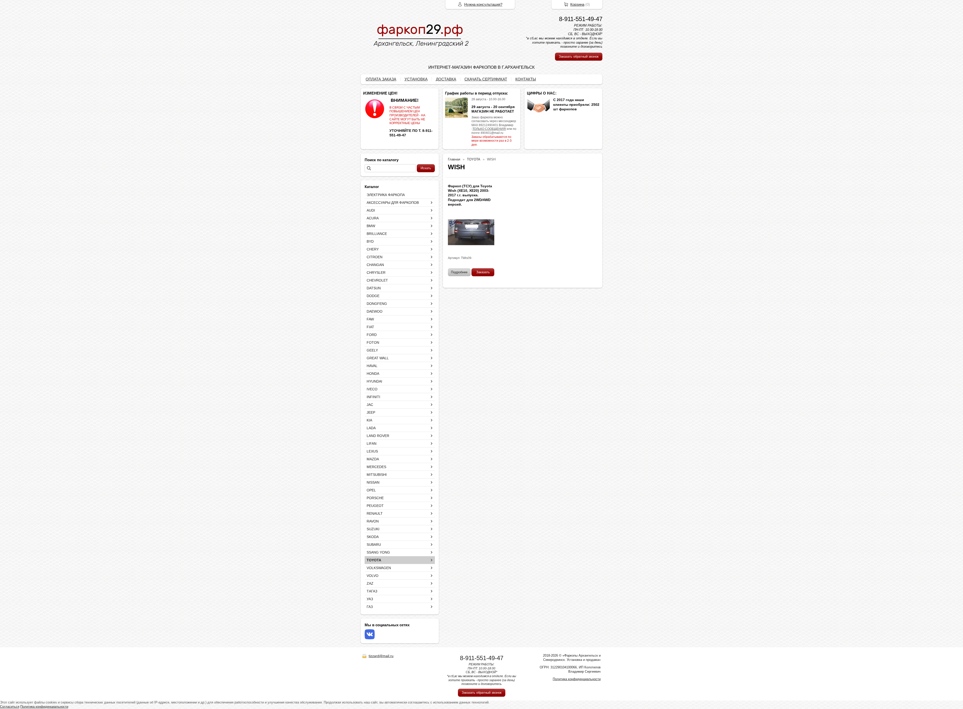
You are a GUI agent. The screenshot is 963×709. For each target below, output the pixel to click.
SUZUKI (373, 529)
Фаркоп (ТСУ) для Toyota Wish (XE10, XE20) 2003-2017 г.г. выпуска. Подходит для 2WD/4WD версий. (470, 195)
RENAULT (375, 513)
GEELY (372, 350)
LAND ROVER (378, 436)
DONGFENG (377, 304)
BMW (371, 226)
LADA (371, 428)
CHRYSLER (376, 273)
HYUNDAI (374, 381)
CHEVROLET (377, 280)
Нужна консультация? (483, 4)
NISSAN (373, 482)
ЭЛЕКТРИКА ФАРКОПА (386, 195)
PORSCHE (375, 498)
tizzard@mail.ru (381, 656)
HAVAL (372, 366)
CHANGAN (375, 265)
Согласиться (9, 706)
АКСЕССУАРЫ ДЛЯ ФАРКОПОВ (393, 203)
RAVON (373, 521)
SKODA (373, 537)
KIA (369, 420)
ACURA (373, 218)
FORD (372, 335)
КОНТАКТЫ (525, 79)
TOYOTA (374, 560)
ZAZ (370, 583)
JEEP (371, 412)
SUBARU (374, 545)
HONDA (373, 374)
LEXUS (372, 451)
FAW (370, 319)
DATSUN (374, 288)
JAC (370, 405)
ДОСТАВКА (446, 79)
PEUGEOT (375, 506)
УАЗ (370, 599)
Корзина (577, 4)
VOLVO (372, 576)
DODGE (373, 296)
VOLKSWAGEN (379, 568)
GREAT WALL (378, 358)
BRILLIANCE (377, 234)
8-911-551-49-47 (580, 19)
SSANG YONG (378, 552)
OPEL (371, 490)
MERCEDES (376, 467)
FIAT (370, 327)
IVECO (372, 389)
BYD (370, 241)
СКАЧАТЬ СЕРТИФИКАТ (485, 79)
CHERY (373, 249)
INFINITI (373, 397)
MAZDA (373, 459)
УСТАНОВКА (416, 79)
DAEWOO (374, 311)
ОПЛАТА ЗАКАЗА (381, 79)
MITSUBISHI (377, 475)
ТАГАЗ (372, 591)
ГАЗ (370, 607)
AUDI (371, 210)
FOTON (373, 342)
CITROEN (374, 257)
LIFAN (371, 443)
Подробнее (459, 272)
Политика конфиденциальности (577, 679)
